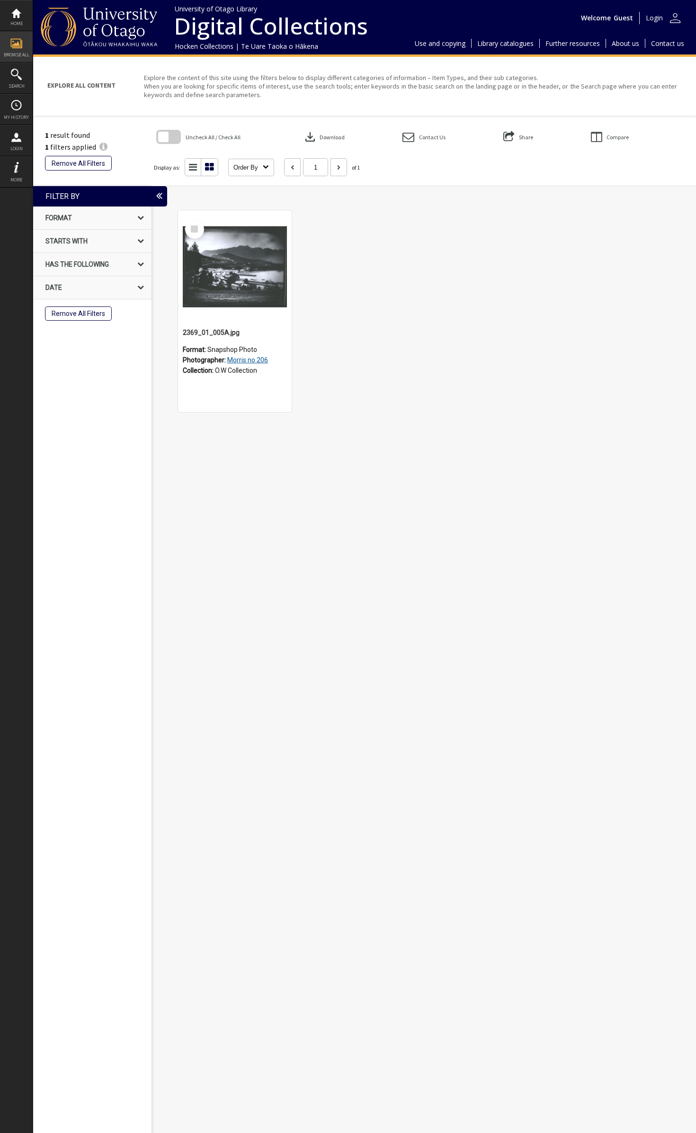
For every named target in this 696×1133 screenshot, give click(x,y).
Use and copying (440, 43)
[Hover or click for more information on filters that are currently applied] (103, 147)
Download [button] (324, 137)
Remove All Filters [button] (78, 163)
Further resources (572, 43)
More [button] (16, 180)
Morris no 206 (247, 360)
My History (16, 117)
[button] (424, 137)
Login (16, 148)
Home (16, 23)
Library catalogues (505, 43)
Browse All (16, 55)
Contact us (667, 43)
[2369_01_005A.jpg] (235, 267)
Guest (623, 17)
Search (17, 86)
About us (625, 43)
